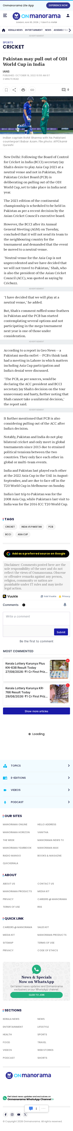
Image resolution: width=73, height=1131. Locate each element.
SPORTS (42, 1034)
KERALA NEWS (15, 30)
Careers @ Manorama (52, 899)
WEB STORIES (45, 1050)
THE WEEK (8, 840)
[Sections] (5, 15)
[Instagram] (12, 1114)
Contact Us (45, 883)
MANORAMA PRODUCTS (17, 891)
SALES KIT (43, 927)
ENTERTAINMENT (34, 30)
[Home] (3, 30)
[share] (14, 89)
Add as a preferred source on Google (38, 553)
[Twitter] (25, 1114)
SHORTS (42, 1058)
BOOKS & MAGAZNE (49, 855)
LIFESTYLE (43, 1027)
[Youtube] (19, 1114)
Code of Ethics (47, 950)
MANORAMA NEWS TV (50, 840)
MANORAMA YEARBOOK (17, 848)
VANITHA (42, 832)
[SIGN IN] (68, 15)
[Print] (23, 89)
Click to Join (36, 995)
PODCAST (9, 1058)
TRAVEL (41, 1042)
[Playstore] (15, 1087)
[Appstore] (41, 1087)
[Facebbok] (5, 1114)
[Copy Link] (32, 89)
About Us (9, 883)
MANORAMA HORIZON (16, 832)
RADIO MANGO (12, 855)
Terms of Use (11, 907)
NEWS (48, 30)
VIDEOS (7, 1050)
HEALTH (7, 1034)
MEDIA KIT (43, 891)
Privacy (8, 899)
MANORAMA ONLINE (15, 824)
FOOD (6, 1042)
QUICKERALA (10, 863)
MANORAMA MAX (48, 848)
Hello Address (46, 824)
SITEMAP (8, 942)
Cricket (13, 47)
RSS (39, 907)
